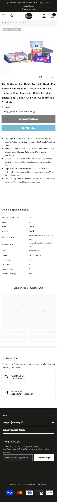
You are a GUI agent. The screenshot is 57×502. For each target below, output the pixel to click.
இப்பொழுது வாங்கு (29, 9)
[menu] (3, 16)
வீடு (3, 23)
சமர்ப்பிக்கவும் (44, 457)
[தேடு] (12, 16)
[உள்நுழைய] (44, 16)
